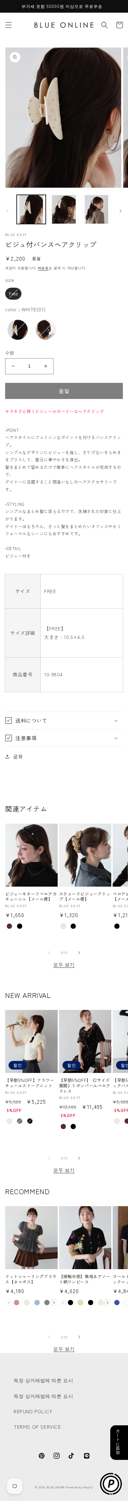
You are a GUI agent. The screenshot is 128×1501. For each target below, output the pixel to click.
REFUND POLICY (33, 1411)
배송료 (43, 267)
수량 (9, 352)
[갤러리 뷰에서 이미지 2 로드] (63, 209)
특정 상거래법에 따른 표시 (43, 1380)
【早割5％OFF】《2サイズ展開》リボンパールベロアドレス (85, 1085)
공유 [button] (18, 756)
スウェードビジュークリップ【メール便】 (85, 896)
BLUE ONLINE (56, 1487)
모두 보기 (64, 964)
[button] (8, 25)
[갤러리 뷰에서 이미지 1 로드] (31, 209)
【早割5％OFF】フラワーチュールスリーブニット (29, 1082)
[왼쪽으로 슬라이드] (7, 210)
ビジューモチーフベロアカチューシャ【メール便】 (31, 896)
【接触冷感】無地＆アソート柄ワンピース (85, 1279)
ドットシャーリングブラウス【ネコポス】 (31, 1279)
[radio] (13, 294)
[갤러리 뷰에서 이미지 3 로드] (96, 209)
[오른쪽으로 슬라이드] (120, 210)
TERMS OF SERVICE (37, 1426)
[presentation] (54, 1302)
